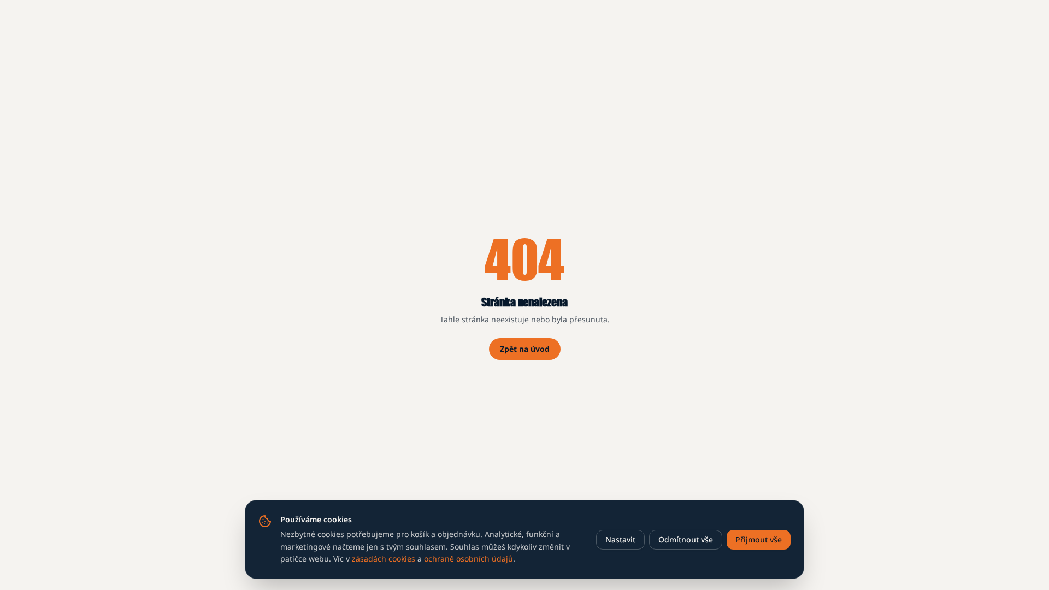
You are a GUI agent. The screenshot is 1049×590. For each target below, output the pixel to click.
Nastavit (620, 539)
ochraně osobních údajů (468, 558)
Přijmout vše (758, 539)
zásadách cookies (383, 558)
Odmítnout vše (685, 539)
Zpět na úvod (525, 349)
